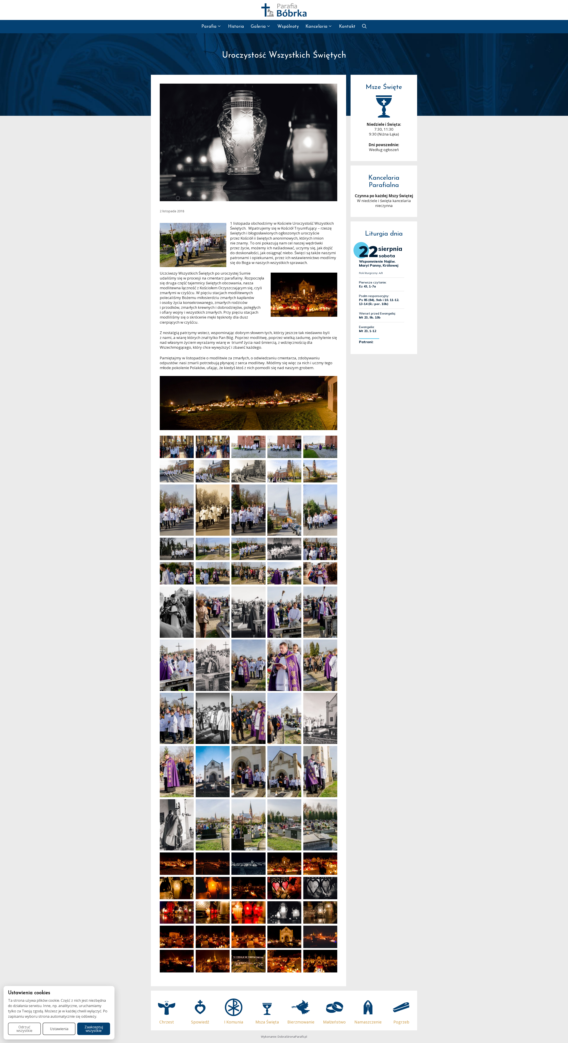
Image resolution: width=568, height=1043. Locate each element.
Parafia (209, 26)
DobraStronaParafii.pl (292, 1037)
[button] (364, 26)
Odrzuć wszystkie (24, 1029)
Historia (236, 26)
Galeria (258, 26)
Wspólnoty (288, 26)
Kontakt (347, 26)
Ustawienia (59, 1028)
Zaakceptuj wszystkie (94, 1029)
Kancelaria (316, 26)
